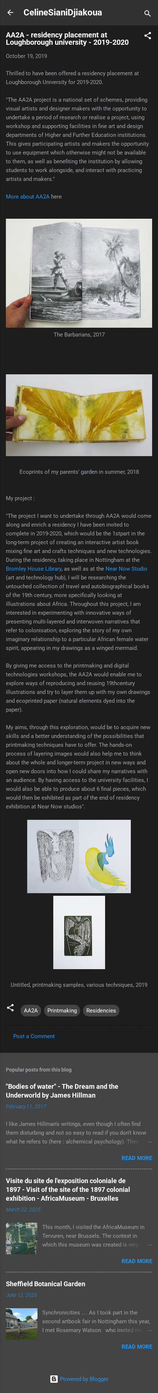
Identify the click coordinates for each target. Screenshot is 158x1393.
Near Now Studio (126, 568)
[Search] (147, 15)
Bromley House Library (33, 568)
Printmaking (62, 1010)
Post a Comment (34, 1036)
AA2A (31, 1010)
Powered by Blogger (83, 1379)
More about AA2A (28, 196)
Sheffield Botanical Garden (45, 1284)
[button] (147, 37)
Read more (137, 1158)
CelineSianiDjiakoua (63, 12)
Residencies (101, 1010)
